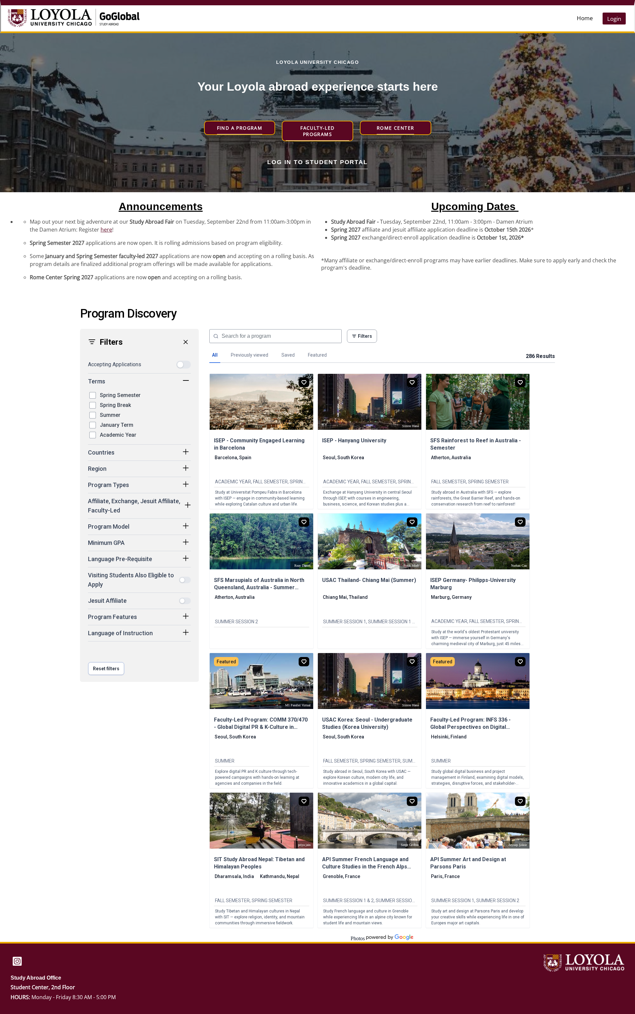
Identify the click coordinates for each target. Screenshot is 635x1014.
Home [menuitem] (585, 18)
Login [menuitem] (614, 18)
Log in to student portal (317, 162)
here (106, 229)
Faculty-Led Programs (317, 131)
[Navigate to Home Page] (57, 18)
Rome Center (395, 128)
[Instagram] (17, 962)
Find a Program (240, 128)
